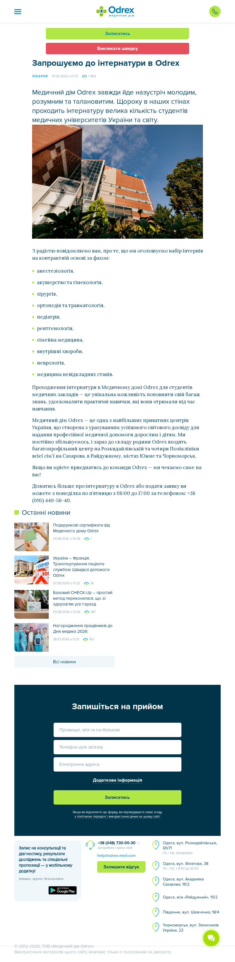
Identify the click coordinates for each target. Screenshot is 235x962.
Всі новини (64, 662)
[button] (17, 11)
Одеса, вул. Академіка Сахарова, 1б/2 (183, 882)
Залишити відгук (121, 867)
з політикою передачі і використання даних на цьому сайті (117, 816)
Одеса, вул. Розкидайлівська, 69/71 (190, 847)
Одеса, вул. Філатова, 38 (185, 865)
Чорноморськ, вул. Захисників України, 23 (191, 928)
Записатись (117, 33)
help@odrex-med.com (116, 855)
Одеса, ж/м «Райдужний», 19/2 (190, 897)
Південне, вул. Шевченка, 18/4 (191, 912)
